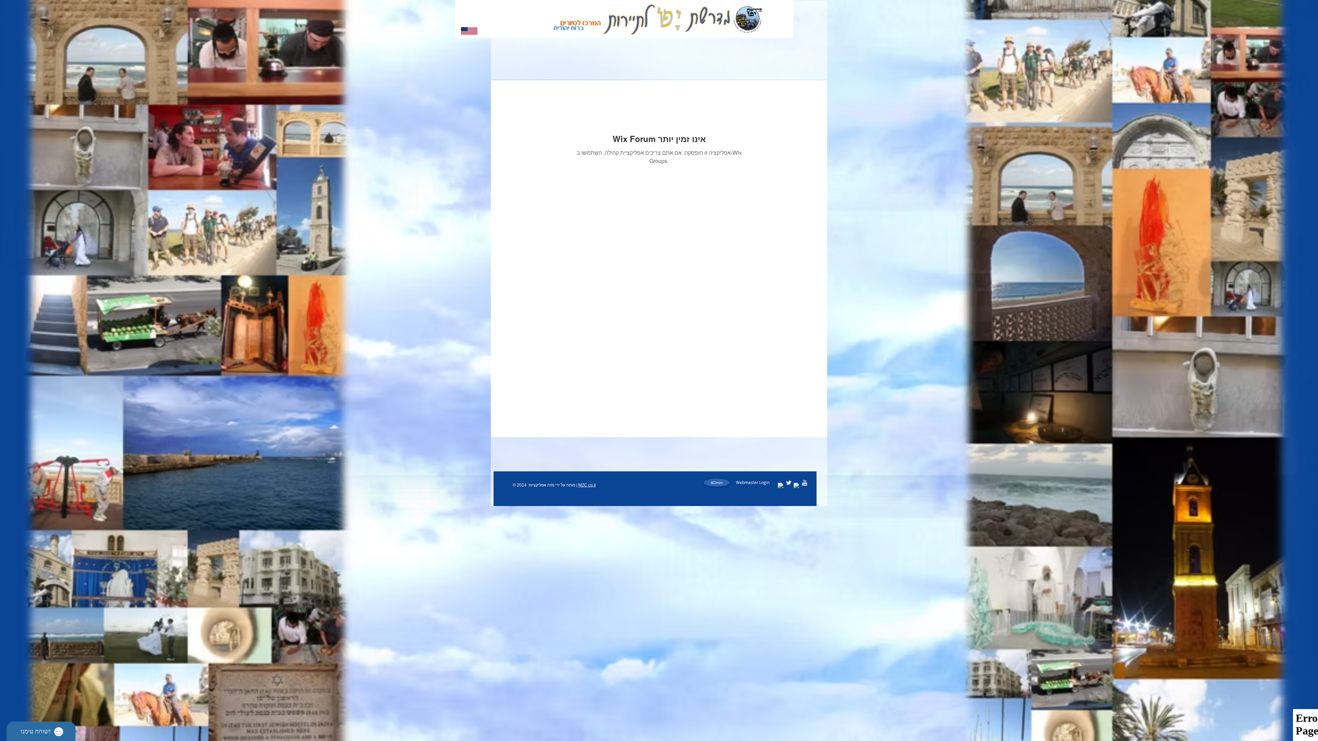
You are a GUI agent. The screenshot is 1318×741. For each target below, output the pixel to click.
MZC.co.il (587, 485)
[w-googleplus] (797, 486)
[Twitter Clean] (789, 483)
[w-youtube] (804, 483)
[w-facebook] (781, 486)
